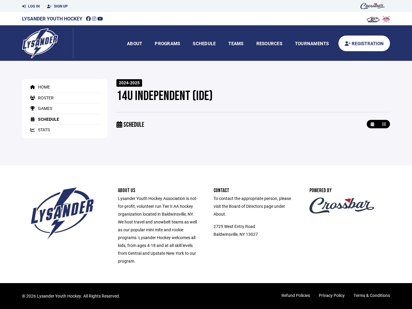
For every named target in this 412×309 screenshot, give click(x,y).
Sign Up (60, 6)
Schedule (204, 43)
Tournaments (312, 43)
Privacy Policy (332, 295)
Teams (235, 43)
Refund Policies (295, 295)
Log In (33, 6)
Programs (167, 43)
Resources (269, 43)
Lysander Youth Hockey (52, 18)
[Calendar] (372, 124)
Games (44, 108)
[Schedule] (384, 124)
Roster (45, 98)
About (134, 43)
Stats (43, 130)
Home (43, 87)
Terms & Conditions (371, 295)
